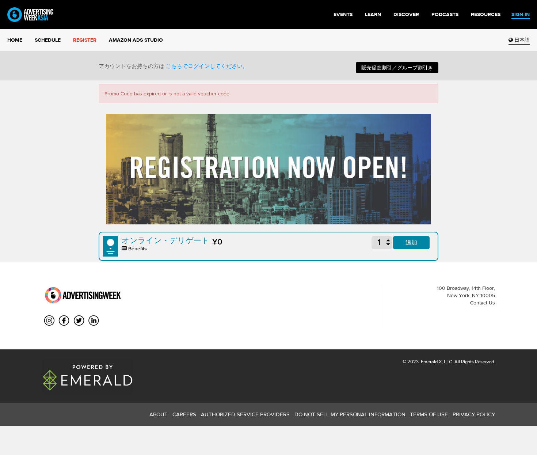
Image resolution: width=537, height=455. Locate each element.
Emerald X (431, 361)
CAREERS (184, 414)
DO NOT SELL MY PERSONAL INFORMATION (349, 414)
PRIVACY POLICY (474, 414)
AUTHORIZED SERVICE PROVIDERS (245, 414)
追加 (411, 242)
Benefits (137, 248)
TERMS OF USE (429, 414)
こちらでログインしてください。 (207, 66)
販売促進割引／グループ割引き (397, 68)
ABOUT (158, 414)
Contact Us (482, 303)
